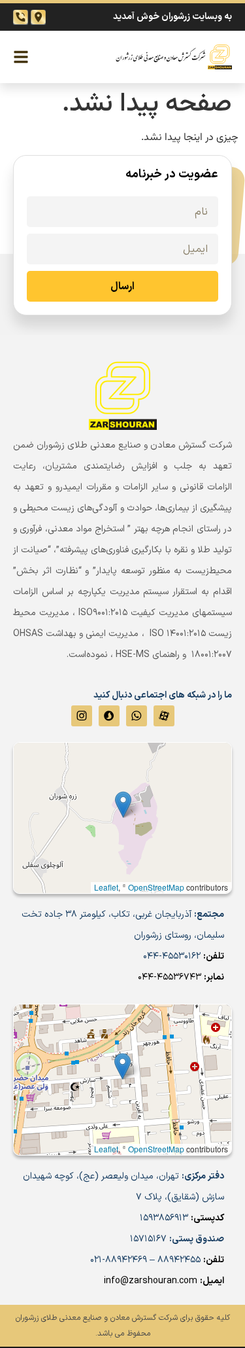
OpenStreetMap (156, 1148)
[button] (122, 1066)
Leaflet (106, 1148)
